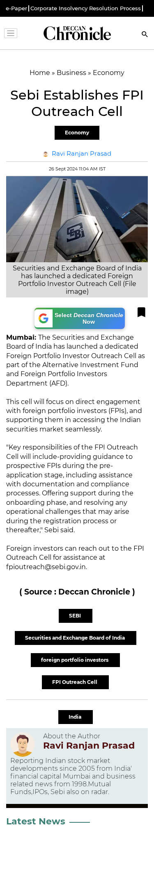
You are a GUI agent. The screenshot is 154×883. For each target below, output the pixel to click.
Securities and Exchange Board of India (75, 638)
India (76, 717)
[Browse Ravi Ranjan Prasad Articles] (22, 744)
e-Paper (16, 8)
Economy (77, 132)
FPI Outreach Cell (75, 682)
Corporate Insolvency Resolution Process (85, 8)
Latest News (35, 821)
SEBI (75, 616)
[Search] (145, 35)
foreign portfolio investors (75, 660)
